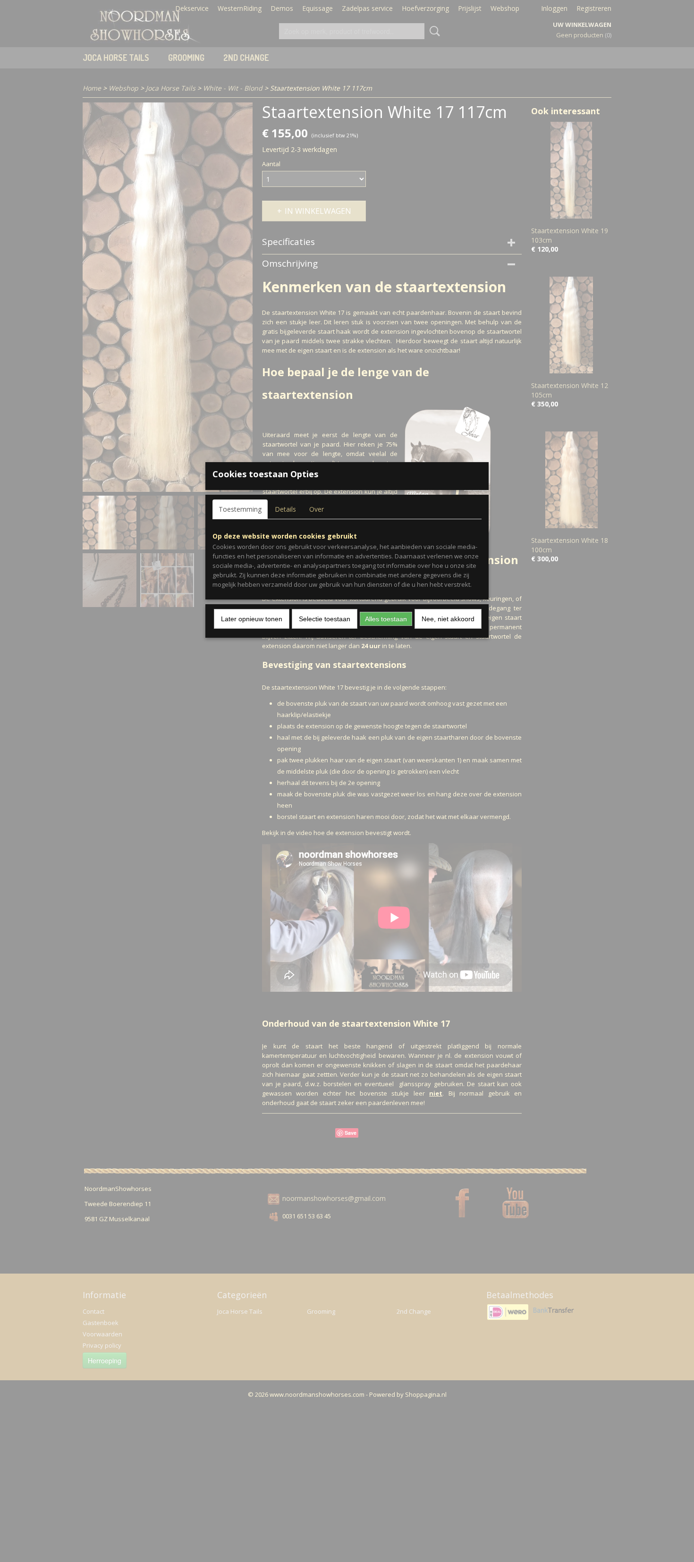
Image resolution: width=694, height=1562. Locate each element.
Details (285, 509)
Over (316, 509)
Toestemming (240, 509)
